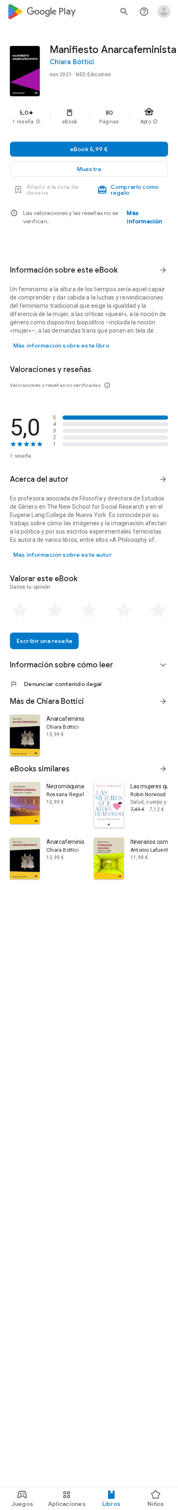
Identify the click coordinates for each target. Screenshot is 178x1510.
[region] (89, 117)
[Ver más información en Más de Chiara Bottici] (163, 701)
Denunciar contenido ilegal (56, 684)
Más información (144, 217)
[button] (89, 169)
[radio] (20, 610)
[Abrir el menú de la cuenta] (164, 12)
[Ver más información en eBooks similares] (163, 769)
